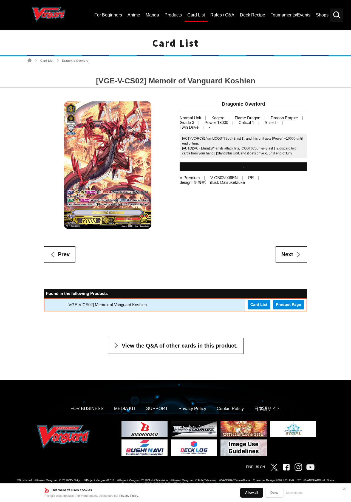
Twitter (274, 467)
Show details (294, 492)
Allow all (251, 493)
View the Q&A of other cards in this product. (180, 346)
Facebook (286, 467)
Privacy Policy (128, 495)
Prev (64, 254)
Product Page (288, 305)
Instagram (298, 467)
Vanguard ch (310, 467)
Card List (46, 60)
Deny (274, 493)
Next (287, 254)
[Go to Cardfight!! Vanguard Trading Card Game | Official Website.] (29, 60)
